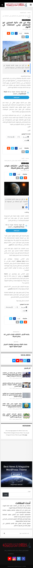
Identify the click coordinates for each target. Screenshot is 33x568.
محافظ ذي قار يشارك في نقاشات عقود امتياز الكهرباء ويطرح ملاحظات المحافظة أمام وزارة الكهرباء (12, 374)
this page (25, 435)
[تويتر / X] (25, 71)
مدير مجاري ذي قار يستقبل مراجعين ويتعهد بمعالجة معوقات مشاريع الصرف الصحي (12, 384)
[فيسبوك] (28, 71)
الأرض (10, 245)
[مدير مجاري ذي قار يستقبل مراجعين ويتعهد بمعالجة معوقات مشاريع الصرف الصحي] (26, 385)
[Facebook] (23, 558)
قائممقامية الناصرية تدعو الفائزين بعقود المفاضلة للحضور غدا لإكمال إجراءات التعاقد (12, 395)
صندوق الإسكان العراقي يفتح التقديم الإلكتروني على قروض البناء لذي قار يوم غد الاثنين (12, 415)
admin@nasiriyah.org (19, 554)
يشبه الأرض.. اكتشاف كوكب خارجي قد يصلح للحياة (16, 335)
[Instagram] (14, 558)
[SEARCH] (4, 533)
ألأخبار (23, 20)
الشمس (10, 289)
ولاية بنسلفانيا (21, 261)
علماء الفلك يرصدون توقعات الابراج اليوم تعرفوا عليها (16, 345)
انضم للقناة (16, 97)
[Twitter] (19, 558)
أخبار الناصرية (28, 20)
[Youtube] (10, 558)
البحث (29, 491)
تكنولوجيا (23, 163)
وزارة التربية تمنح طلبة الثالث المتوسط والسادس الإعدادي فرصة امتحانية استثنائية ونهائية (12, 405)
